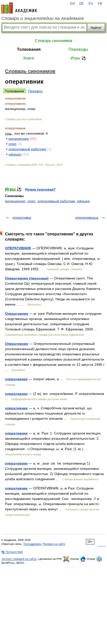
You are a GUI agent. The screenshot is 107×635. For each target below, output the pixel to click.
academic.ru (19, 7)
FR (100, 3)
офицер (14, 154)
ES (91, 3)
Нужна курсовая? (40, 189)
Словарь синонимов (53, 41)
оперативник (16, 379)
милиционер (18, 139)
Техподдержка (32, 543)
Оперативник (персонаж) (27, 278)
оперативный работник (27, 149)
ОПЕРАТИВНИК (18, 248)
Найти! (96, 28)
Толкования (29, 49)
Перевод (35, 91)
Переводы (78, 49)
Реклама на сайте (54, 543)
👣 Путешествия (12, 551)
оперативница (86, 217)
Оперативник (16, 314)
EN (72, 3)
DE (81, 3)
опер (12, 144)
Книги (28, 58)
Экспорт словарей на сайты (19, 558)
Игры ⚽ (78, 58)
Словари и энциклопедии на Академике (42, 18)
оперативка (21, 217)
